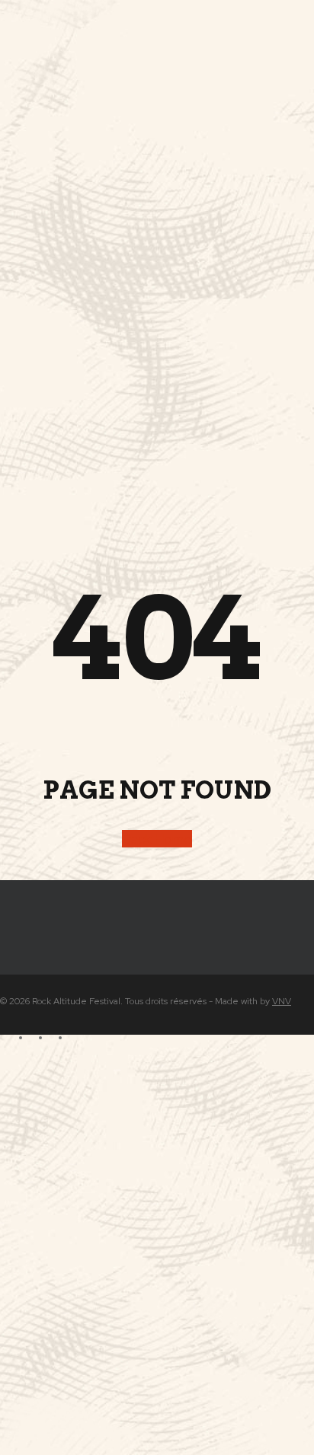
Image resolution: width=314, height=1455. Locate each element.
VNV (281, 1001)
